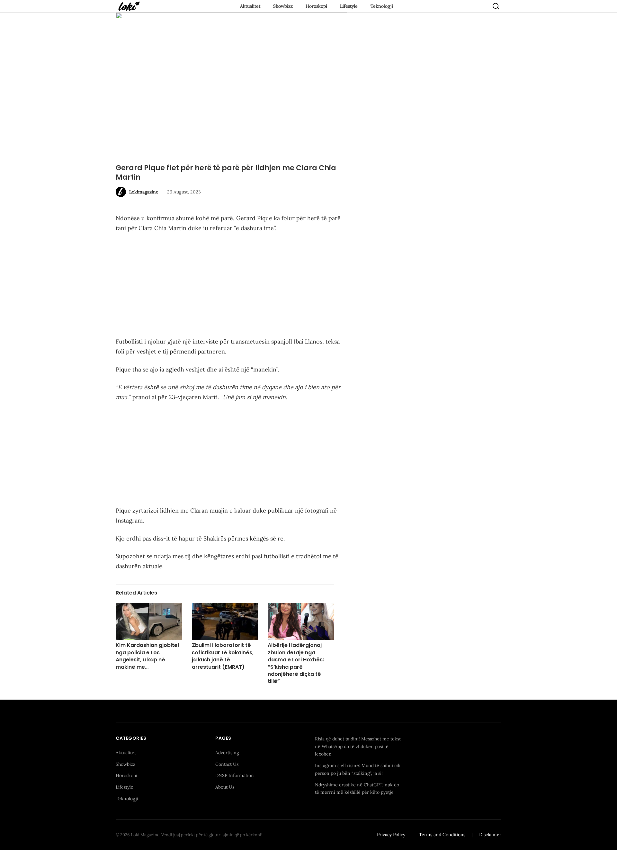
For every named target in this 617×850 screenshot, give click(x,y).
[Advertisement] (231, 286)
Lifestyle (349, 6)
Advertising (227, 753)
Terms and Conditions (442, 834)
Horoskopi (316, 6)
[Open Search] (495, 6)
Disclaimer (490, 834)
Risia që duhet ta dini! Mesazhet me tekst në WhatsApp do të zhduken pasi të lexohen (358, 746)
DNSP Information (234, 775)
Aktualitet (250, 6)
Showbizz (283, 6)
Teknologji (382, 6)
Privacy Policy (391, 834)
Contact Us (226, 764)
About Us (224, 787)
